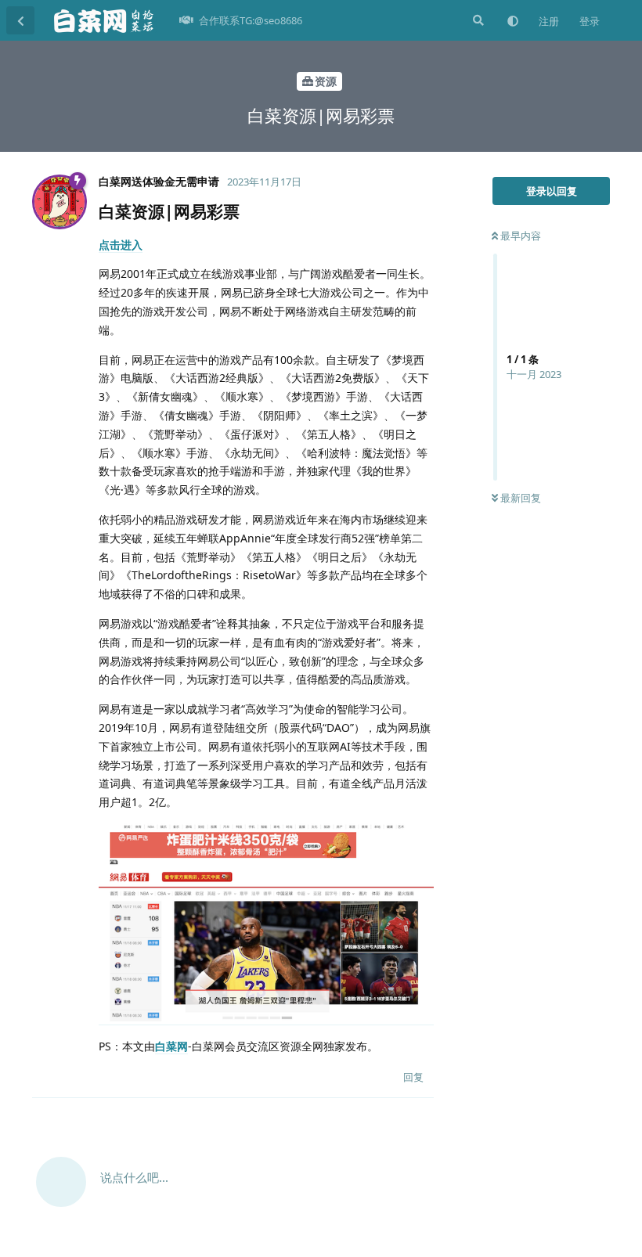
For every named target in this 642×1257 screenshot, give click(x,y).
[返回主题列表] (20, 20)
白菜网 (171, 1046)
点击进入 (120, 244)
